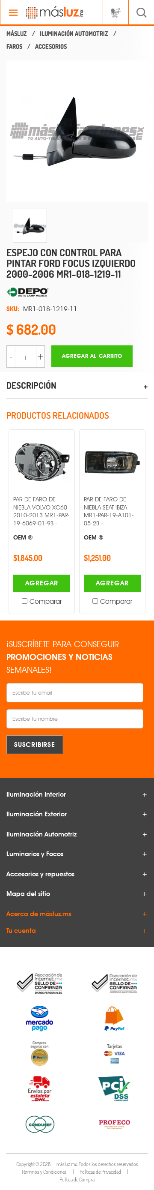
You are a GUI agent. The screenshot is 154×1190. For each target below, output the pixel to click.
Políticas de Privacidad (100, 1172)
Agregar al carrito (92, 356)
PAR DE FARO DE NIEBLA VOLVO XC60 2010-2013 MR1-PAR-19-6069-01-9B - (41, 518)
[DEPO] (77, 292)
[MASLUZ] (16, 33)
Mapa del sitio (28, 894)
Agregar (42, 583)
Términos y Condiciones (44, 1172)
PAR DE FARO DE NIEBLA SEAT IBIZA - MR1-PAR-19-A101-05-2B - (109, 518)
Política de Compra (77, 1179)
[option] (77, 131)
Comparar (46, 601)
